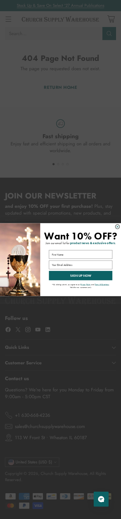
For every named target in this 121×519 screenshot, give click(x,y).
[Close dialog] (117, 226)
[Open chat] (101, 499)
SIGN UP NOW (80, 275)
